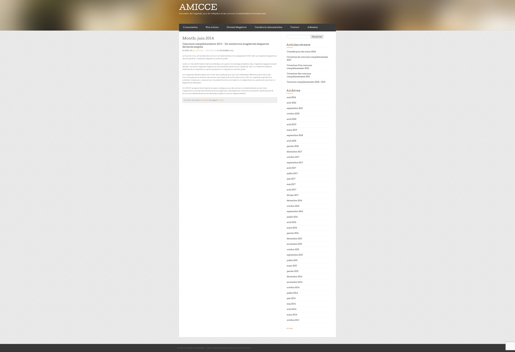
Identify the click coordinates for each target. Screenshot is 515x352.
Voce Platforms (243, 348)
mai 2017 (291, 185)
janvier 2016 (293, 233)
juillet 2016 (292, 217)
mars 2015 (292, 266)
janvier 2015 (293, 271)
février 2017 (293, 195)
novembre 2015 (294, 244)
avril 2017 (291, 190)
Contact (294, 27)
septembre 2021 (295, 108)
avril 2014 (291, 309)
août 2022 (291, 103)
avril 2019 (291, 125)
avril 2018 (291, 141)
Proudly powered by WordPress (191, 348)
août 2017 (291, 168)
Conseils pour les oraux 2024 (301, 52)
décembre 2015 (294, 239)
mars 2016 (292, 228)
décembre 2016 (294, 201)
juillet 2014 (292, 293)
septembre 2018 (295, 136)
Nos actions (212, 27)
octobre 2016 (293, 206)
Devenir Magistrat (237, 27)
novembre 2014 (294, 282)
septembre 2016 (295, 212)
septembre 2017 (295, 163)
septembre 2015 (295, 255)
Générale (205, 100)
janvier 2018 (293, 146)
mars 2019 (292, 130)
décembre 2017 (294, 152)
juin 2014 (291, 299)
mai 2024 (291, 98)
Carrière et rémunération (268, 27)
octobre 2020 (293, 114)
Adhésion (312, 27)
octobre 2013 (293, 320)
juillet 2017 (292, 174)
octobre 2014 (293, 288)
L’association (190, 27)
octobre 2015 (293, 250)
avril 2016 (291, 222)
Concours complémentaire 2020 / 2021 (306, 82)
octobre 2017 (293, 157)
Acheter (289, 328)
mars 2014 (292, 315)
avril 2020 (291, 119)
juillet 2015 (292, 261)
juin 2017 (291, 179)
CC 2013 (221, 100)
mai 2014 (291, 304)
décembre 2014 (294, 277)
